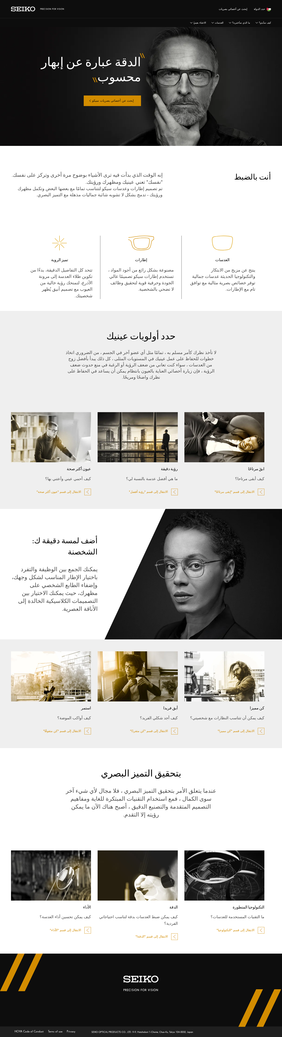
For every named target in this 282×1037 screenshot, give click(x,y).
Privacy (70, 1031)
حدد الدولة (259, 9)
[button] (198, 22)
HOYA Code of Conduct (29, 1031)
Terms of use (54, 1031)
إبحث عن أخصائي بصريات (233, 9)
